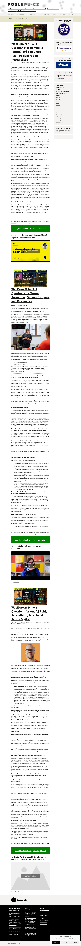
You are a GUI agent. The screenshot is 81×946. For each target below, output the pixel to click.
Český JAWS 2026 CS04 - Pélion (30, 921)
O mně (69, 14)
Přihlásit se (42, 918)
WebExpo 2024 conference (19, 67)
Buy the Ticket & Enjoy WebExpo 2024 (30, 229)
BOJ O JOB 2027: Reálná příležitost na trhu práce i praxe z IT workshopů (15, 928)
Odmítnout (65, 942)
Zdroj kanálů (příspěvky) (44, 920)
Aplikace (57, 89)
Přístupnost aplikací (38, 62)
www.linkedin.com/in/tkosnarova (21, 362)
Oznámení (27, 62)
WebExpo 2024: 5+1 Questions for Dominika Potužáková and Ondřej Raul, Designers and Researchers (27, 51)
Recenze (57, 118)
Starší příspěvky (20, 900)
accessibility (33, 308)
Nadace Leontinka (60, 78)
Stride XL (26, 89)
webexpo (19, 63)
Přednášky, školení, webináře (43, 14)
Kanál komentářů (43, 922)
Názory (57, 99)
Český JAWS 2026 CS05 (29, 919)
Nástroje (57, 95)
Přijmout (56, 942)
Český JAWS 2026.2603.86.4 (30, 922)
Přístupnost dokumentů (60, 110)
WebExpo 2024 (24, 63)
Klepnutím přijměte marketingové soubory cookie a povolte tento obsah (31, 251)
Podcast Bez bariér (31, 14)
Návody (57, 97)
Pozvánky (32, 62)
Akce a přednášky (22, 62)
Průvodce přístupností (20, 14)
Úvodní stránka (11, 14)
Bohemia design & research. (19, 88)
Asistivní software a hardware (61, 91)
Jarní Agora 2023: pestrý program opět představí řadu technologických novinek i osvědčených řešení (30, 927)
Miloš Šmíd (26, 912)
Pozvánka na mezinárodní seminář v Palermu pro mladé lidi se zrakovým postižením (14, 933)
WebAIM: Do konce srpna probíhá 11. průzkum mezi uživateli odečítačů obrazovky (15, 924)
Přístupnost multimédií (60, 112)
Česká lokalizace (43, 924)
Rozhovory (13, 63)
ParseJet (26, 931)
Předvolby (75, 942)
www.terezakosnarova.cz (19, 364)
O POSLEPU (62, 14)
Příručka (57, 107)
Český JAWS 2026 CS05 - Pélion (30, 918)
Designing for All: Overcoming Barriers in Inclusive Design (31, 311)
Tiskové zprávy (58, 122)
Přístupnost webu (45, 62)
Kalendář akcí (54, 14)
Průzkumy (57, 116)
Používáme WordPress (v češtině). (14, 943)
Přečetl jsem (58, 105)
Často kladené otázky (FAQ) (61, 93)
